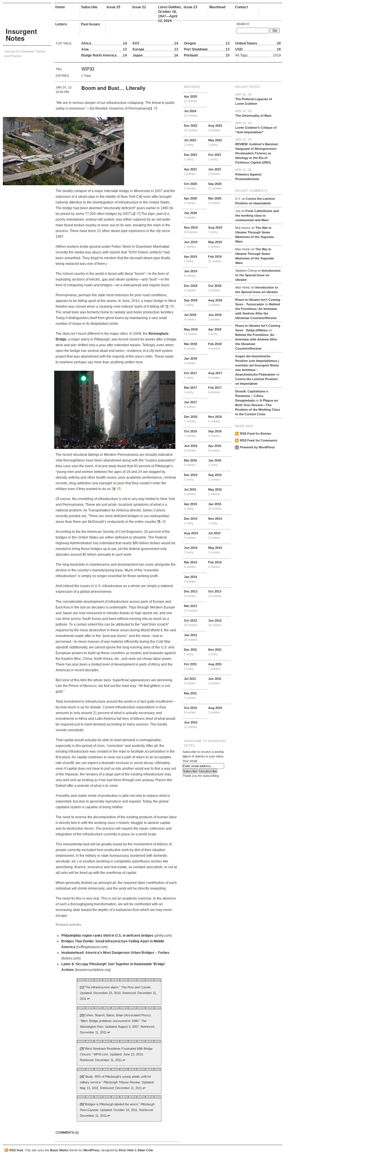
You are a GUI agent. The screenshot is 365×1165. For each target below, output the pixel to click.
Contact (241, 7)
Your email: (190, 761)
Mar (214, 201)
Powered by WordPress (257, 447)
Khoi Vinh (126, 1150)
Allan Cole (145, 1150)
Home (60, 7)
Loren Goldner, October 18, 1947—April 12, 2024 (170, 12)
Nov (191, 230)
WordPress (91, 1150)
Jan (214, 172)
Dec (191, 128)
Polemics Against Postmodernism (248, 174)
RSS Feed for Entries (255, 433)
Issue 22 (139, 7)
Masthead (217, 7)
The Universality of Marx (253, 113)
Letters (61, 24)
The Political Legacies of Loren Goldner (253, 99)
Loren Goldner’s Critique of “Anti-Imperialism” (256, 127)
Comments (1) (67, 1132)
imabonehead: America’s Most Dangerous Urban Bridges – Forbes (115, 953)
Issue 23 (190, 7)
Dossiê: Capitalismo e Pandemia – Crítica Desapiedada (251, 396)
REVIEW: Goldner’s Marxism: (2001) (257, 151)
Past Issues (90, 24)
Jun (190, 244)
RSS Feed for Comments (258, 440)
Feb (215, 259)
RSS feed (16, 1150)
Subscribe (89, 7)
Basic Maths (59, 1150)
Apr (190, 99)
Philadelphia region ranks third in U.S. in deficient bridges (107, 936)
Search (242, 24)
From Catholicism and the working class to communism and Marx (257, 215)
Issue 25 (113, 7)
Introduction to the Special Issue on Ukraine (258, 275)
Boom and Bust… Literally (113, 88)
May (215, 142)
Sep (215, 186)
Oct (214, 157)
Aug (215, 128)
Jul (191, 113)
